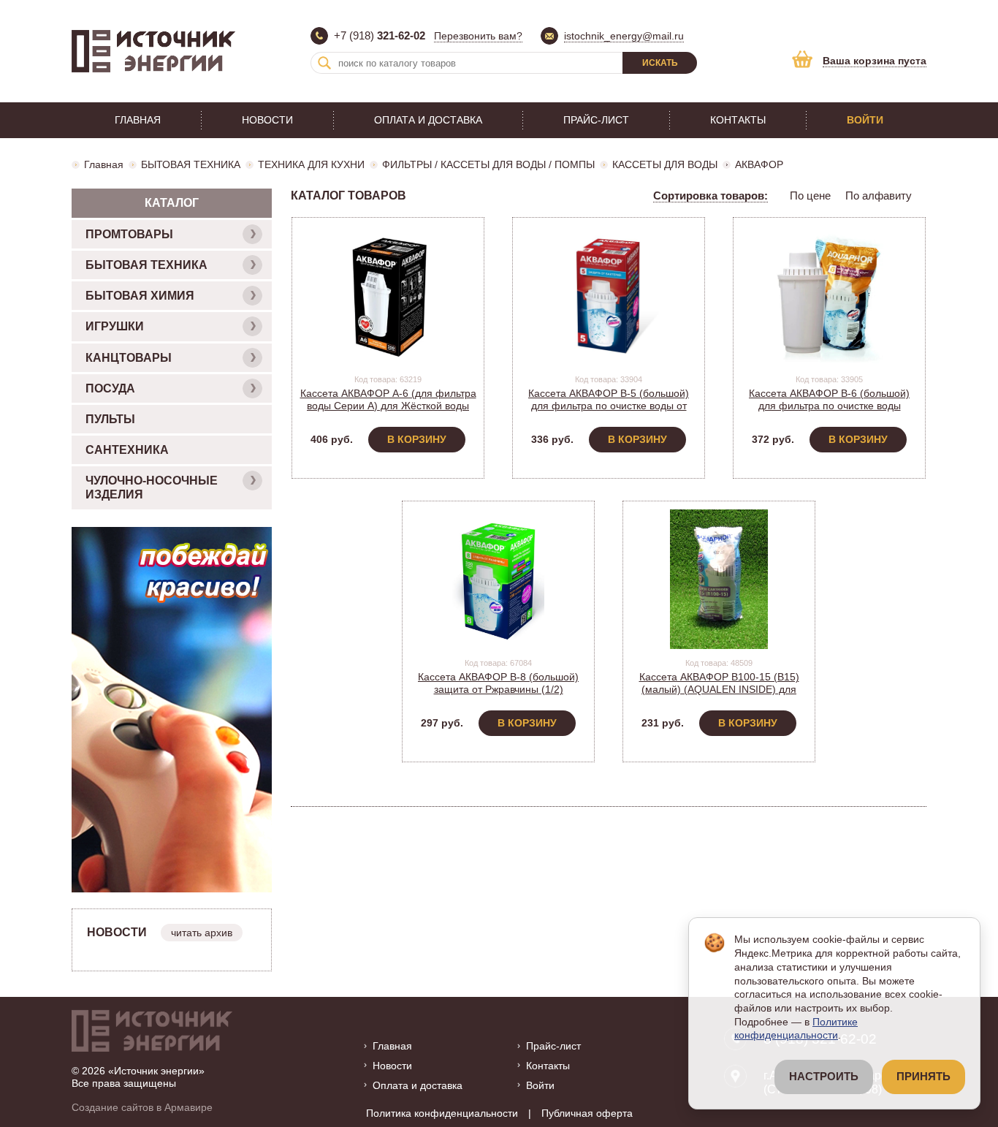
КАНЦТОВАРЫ (128, 358)
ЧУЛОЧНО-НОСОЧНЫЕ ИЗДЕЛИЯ (151, 487)
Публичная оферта (587, 1113)
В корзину (416, 439)
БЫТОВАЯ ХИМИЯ (139, 295)
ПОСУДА (110, 388)
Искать (660, 63)
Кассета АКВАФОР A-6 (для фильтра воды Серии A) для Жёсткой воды (388, 399)
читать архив (201, 932)
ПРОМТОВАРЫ (129, 234)
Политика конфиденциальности (442, 1113)
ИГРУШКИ (114, 326)
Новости (267, 120)
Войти (865, 120)
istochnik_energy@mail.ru (624, 36)
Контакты (738, 120)
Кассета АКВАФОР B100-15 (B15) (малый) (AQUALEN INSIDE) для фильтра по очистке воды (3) (719, 689)
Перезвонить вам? (478, 36)
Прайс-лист (596, 120)
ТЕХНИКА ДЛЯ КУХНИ (311, 164)
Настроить (823, 1076)
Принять (923, 1076)
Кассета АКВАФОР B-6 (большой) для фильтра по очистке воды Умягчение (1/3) (829, 405)
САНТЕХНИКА (127, 450)
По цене (810, 195)
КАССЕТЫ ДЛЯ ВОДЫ (664, 164)
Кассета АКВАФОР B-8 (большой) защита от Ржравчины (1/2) (498, 683)
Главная (138, 120)
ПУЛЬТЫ (110, 419)
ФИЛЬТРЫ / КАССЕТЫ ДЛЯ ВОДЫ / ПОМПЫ (488, 164)
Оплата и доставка (428, 120)
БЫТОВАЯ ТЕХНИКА (190, 164)
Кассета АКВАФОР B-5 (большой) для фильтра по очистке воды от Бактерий (608, 405)
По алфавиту (878, 195)
